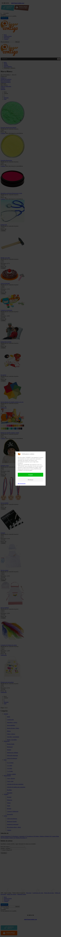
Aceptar (30, 474)
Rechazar (30, 480)
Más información (21, 483)
